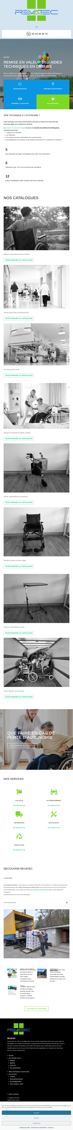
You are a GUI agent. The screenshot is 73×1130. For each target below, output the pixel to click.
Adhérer (12, 1063)
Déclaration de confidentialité (39, 1127)
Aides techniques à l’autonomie (19, 1072)
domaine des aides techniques (15, 128)
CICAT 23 (13, 1065)
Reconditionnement (16, 1079)
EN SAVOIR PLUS (19, 805)
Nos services (13, 1074)
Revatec (12, 1060)
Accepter (36, 1113)
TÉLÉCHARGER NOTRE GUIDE (22, 745)
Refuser (36, 1118)
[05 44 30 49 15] (36, 36)
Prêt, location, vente (16, 1084)
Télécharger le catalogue (19, 260)
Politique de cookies (25, 1127)
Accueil (11, 1055)
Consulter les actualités (36, 1008)
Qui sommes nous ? (15, 1058)
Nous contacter (14, 1094)
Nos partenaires (15, 1068)
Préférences (36, 1123)
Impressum (51, 1127)
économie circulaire (39, 890)
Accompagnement (16, 1081)
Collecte (12, 1076)
